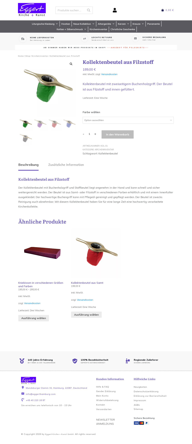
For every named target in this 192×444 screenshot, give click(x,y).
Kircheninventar (104, 149)
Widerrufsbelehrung (107, 400)
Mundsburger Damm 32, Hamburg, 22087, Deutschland (56, 388)
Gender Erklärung (106, 391)
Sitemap (138, 409)
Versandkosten (109, 74)
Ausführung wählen (33, 318)
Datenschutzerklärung (146, 391)
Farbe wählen (91, 112)
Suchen (88, 10)
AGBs (137, 405)
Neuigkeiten (140, 387)
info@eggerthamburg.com (41, 394)
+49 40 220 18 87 (35, 400)
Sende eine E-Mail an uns (103, 40)
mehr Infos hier (149, 40)
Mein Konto (102, 395)
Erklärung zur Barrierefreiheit (150, 396)
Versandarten (104, 409)
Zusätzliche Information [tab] (66, 165)
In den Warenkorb (117, 134)
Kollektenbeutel (108, 153)
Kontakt (100, 404)
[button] (71, 64)
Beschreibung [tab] (28, 165)
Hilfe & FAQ (102, 386)
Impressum (140, 400)
